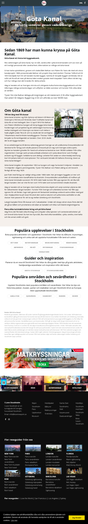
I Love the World (26, 498)
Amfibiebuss (18, 247)
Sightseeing (50, 490)
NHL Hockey (71, 482)
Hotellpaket (49, 403)
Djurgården (31, 296)
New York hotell (10, 467)
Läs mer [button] (14, 520)
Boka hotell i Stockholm (80, 421)
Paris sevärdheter (32, 459)
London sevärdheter (54, 459)
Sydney (63, 498)
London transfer (52, 456)
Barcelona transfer (53, 479)
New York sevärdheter (9, 460)
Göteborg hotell (31, 488)
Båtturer (14, 243)
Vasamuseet (47, 296)
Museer (75, 296)
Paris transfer (30, 456)
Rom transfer (9, 482)
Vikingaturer (44, 252)
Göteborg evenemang (33, 485)
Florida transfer (72, 456)
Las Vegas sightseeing (74, 488)
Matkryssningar (31, 243)
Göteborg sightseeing (33, 479)
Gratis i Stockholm (32, 271)
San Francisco (40, 498)
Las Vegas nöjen (72, 485)
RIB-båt (33, 247)
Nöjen (34, 403)
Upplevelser (36, 412)
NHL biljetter (71, 462)
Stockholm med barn (55, 271)
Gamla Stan (14, 296)
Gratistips (48, 413)
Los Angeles (53, 498)
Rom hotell (8, 490)
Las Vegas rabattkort (74, 479)
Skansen (62, 296)
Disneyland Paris (31, 465)
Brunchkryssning (52, 243)
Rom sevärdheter (11, 485)
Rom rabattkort (10, 487)
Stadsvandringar (67, 247)
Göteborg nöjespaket (33, 482)
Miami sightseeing (73, 459)
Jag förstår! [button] (76, 518)
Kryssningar (48, 247)
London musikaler (53, 462)
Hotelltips (79, 403)
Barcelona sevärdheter (50, 483)
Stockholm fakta (80, 413)
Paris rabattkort (31, 462)
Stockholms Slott (64, 407)
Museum (35, 416)
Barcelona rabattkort (54, 487)
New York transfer (11, 456)
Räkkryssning (71, 243)
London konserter (53, 465)
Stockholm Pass (36, 407)
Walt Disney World (73, 465)
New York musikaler (12, 465)
